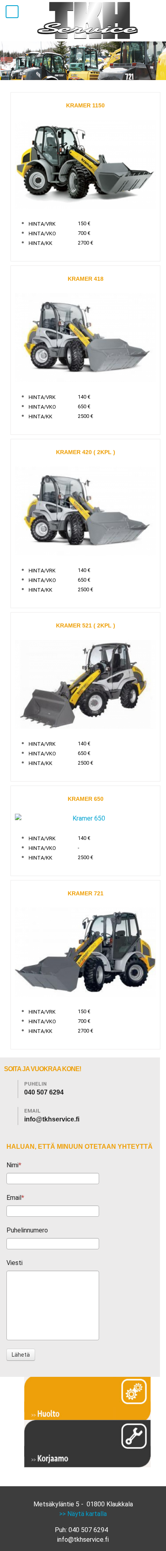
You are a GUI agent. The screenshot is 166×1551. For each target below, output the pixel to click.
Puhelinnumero (27, 1230)
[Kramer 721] (85, 951)
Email (13, 1197)
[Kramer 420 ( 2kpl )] (85, 510)
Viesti (14, 1263)
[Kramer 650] (85, 818)
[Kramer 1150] (85, 164)
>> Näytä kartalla (83, 1514)
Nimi (12, 1165)
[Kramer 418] (85, 337)
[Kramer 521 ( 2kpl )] (85, 684)
